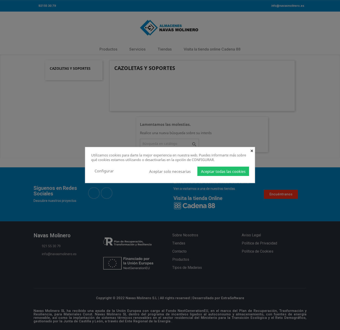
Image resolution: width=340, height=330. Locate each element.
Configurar (104, 171)
